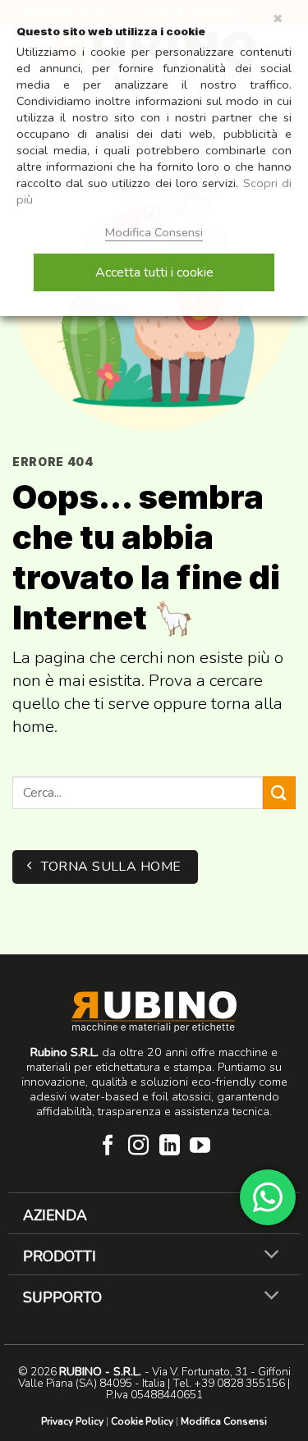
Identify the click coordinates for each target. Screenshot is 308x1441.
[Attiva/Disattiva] (272, 1256)
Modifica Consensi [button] (224, 1421)
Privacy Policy (72, 1421)
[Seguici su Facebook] (108, 1146)
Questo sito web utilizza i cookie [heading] (110, 31)
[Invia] (279, 792)
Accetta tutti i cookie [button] (154, 272)
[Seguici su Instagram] (138, 1146)
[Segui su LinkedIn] (169, 1146)
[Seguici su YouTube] (200, 1146)
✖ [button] (278, 19)
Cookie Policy (142, 1421)
